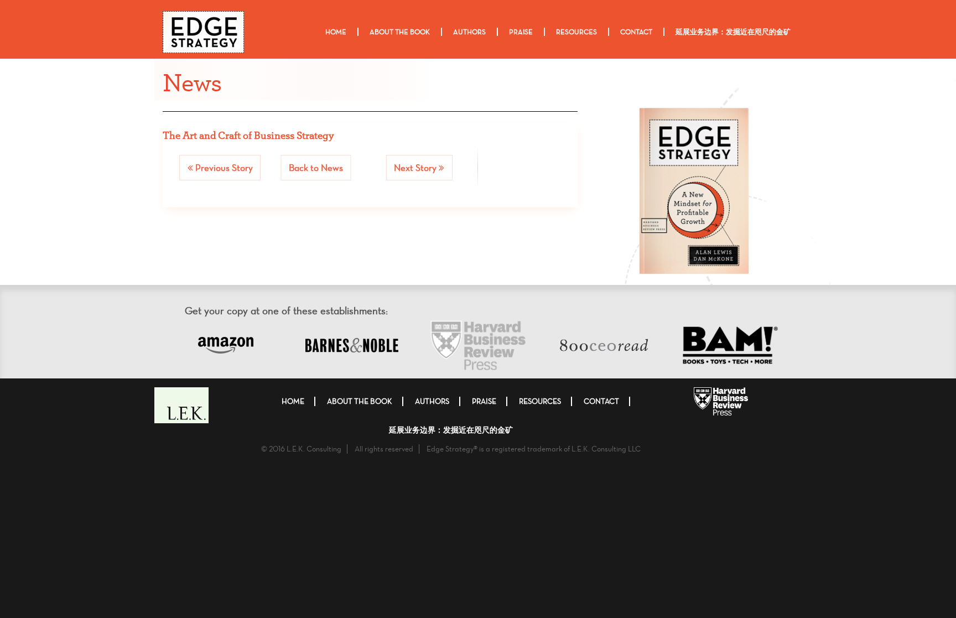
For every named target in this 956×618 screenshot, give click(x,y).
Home (335, 32)
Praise (521, 32)
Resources (576, 32)
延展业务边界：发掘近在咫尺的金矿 (733, 32)
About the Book (400, 32)
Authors (469, 32)
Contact (636, 32)
